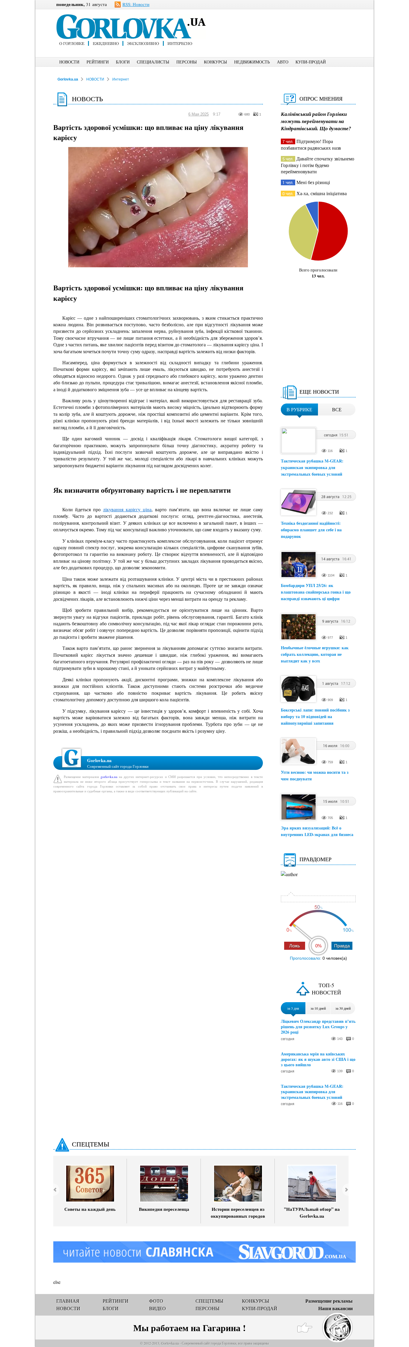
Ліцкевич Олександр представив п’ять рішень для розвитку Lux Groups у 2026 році (318, 1027)
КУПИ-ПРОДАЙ (311, 62)
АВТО (282, 62)
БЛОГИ (123, 62)
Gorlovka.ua (67, 79)
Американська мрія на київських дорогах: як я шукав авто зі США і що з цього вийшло (318, 1059)
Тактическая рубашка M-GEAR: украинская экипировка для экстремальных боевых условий (312, 467)
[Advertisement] (291, 23)
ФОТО (156, 1301)
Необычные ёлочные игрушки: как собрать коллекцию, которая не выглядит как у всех (315, 654)
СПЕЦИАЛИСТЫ (153, 62)
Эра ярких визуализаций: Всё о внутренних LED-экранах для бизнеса (317, 831)
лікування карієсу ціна (127, 509)
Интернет (120, 79)
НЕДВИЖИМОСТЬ (252, 62)
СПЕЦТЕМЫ (90, 1144)
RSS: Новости (135, 4)
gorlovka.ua (109, 776)
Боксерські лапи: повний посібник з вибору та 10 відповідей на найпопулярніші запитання (315, 716)
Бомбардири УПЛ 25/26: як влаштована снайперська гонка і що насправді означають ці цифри (316, 592)
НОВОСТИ (69, 62)
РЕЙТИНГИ (98, 62)
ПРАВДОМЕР (315, 859)
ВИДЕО (157, 1308)
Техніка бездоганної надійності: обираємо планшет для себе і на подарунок (311, 529)
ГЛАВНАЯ (67, 1301)
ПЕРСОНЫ (186, 62)
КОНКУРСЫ (215, 62)
